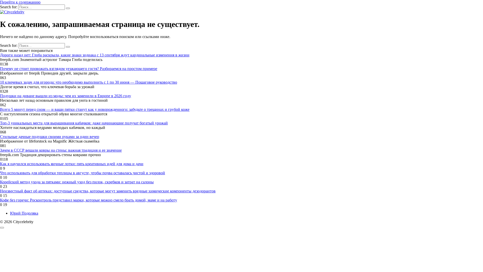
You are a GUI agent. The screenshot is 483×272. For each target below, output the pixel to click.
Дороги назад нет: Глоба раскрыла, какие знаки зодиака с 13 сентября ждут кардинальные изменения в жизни (94, 55)
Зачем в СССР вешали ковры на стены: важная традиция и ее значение (61, 150)
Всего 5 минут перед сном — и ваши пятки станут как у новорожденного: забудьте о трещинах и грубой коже (94, 109)
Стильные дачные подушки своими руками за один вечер (49, 136)
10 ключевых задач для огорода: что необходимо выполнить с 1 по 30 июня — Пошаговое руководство (88, 82)
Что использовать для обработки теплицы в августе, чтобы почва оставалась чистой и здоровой (82, 173)
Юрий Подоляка (24, 213)
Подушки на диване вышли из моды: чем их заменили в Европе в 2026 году (65, 96)
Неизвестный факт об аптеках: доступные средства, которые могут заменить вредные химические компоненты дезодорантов (108, 191)
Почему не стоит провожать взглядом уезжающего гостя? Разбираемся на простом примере (78, 68)
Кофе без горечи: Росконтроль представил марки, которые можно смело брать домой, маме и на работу (88, 200)
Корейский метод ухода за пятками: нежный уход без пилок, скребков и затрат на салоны (77, 182)
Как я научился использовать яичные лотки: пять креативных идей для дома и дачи (71, 164)
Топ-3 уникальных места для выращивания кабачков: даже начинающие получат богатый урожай (84, 123)
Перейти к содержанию (20, 2)
